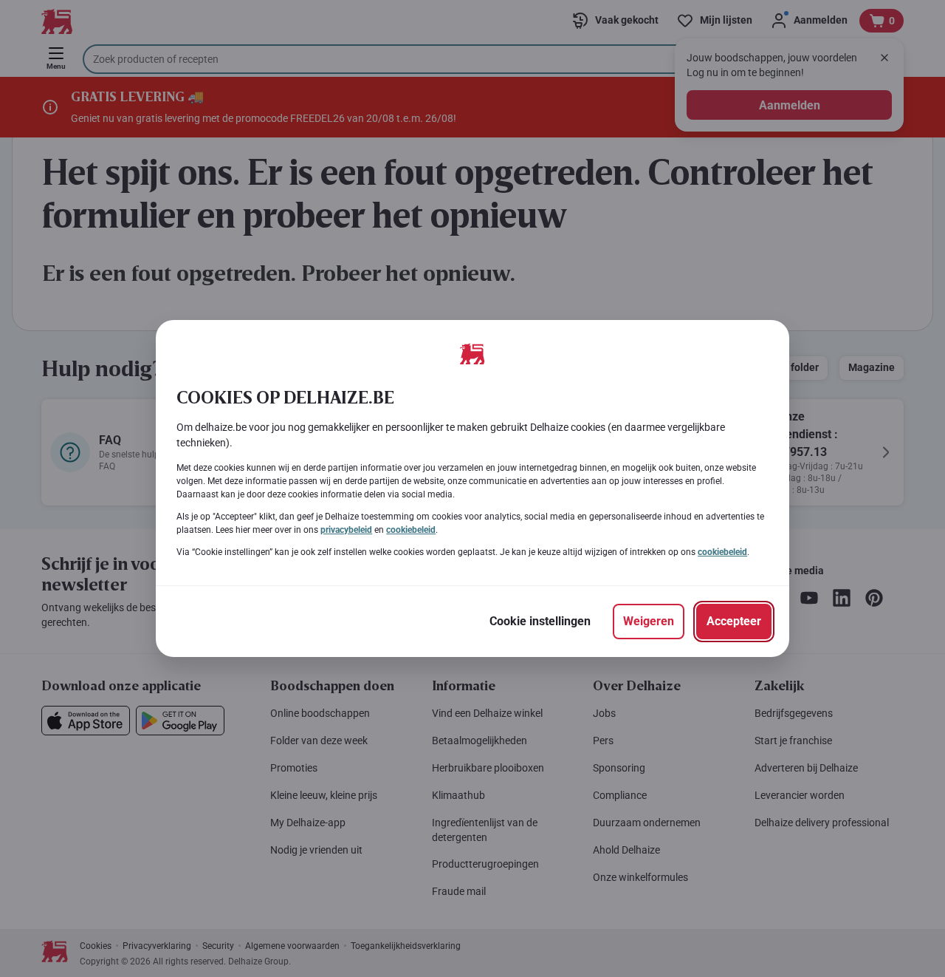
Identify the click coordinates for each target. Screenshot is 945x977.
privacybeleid (346, 530)
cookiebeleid (411, 530)
